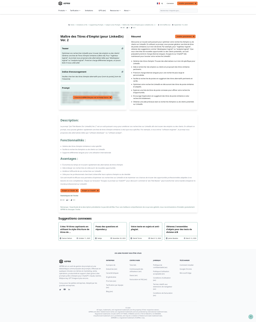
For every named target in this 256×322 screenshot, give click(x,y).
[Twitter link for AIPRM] (60, 290)
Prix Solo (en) (111, 281)
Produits (61, 10)
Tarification (74, 10)
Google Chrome (186, 269)
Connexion (170, 3)
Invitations (89, 10)
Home (72, 25)
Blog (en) (109, 291)
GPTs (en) (102, 10)
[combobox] (179, 11)
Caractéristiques (112, 273)
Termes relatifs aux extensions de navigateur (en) (162, 286)
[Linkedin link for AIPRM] (69, 290)
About (126, 10)
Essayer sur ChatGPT (89, 190)
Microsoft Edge (185, 273)
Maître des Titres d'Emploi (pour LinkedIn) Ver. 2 (138, 25)
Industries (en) (111, 269)
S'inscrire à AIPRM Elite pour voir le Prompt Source (91, 97)
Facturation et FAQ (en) (138, 279)
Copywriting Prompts (96, 25)
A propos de (110, 265)
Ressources (114, 10)
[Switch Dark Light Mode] (162, 3)
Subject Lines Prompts (113, 25)
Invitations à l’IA (82, 25)
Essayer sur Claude (68, 190)
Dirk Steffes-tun (165, 25)
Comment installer (187, 265)
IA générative (111, 277)
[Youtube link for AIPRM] (65, 290)
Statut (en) (134, 275)
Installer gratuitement (186, 3)
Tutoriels (133, 265)
